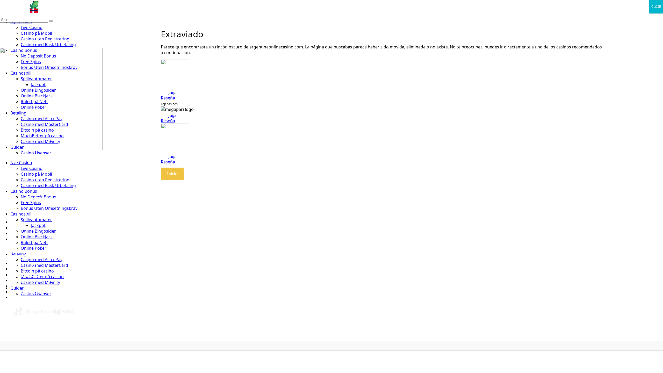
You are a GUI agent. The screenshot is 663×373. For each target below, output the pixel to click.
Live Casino (31, 27)
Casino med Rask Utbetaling (48, 44)
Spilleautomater (36, 220)
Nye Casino (21, 163)
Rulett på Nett (34, 242)
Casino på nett (24, 263)
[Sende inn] (51, 21)
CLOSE (656, 6)
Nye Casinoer (23, 269)
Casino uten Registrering (45, 39)
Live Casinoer (23, 297)
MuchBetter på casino (42, 276)
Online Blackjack (37, 237)
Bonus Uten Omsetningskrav (49, 208)
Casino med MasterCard (44, 265)
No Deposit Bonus (28, 286)
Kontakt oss (22, 228)
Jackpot (38, 225)
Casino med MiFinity (40, 282)
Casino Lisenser (36, 153)
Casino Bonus (23, 191)
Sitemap (18, 239)
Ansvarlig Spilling (27, 233)
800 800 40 (102, 334)
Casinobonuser (25, 274)
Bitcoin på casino (37, 271)
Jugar (173, 92)
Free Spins (31, 202)
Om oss (17, 222)
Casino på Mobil (36, 33)
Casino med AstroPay (41, 259)
